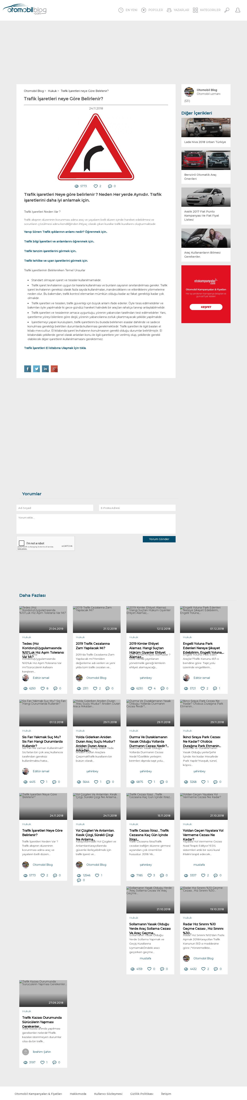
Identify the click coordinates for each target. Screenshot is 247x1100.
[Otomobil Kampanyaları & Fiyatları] (206, 294)
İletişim (166, 1094)
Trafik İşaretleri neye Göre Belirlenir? (63, 98)
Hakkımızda (78, 1094)
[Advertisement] (123, 52)
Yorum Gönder (159, 539)
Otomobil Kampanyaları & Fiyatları (38, 1094)
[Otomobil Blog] (24, 9)
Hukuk (26, 637)
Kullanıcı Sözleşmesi (108, 1094)
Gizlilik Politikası (141, 1094)
